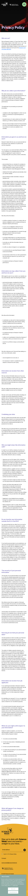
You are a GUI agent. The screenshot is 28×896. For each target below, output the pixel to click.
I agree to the (10, 854)
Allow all (13, 888)
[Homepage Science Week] (5, 4)
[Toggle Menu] (24, 4)
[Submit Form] (24, 850)
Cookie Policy (15, 885)
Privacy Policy (13, 854)
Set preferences (13, 892)
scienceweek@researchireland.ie (9, 862)
